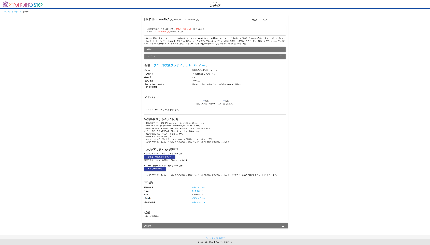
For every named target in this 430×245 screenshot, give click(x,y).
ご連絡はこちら (198, 198)
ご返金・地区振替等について (160, 157)
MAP (203, 66)
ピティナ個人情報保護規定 (215, 238)
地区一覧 (18, 12)
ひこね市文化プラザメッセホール (175, 65)
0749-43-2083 (197, 191)
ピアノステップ (8, 12)
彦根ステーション (199, 187)
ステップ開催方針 (155, 169)
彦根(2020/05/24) (199, 202)
